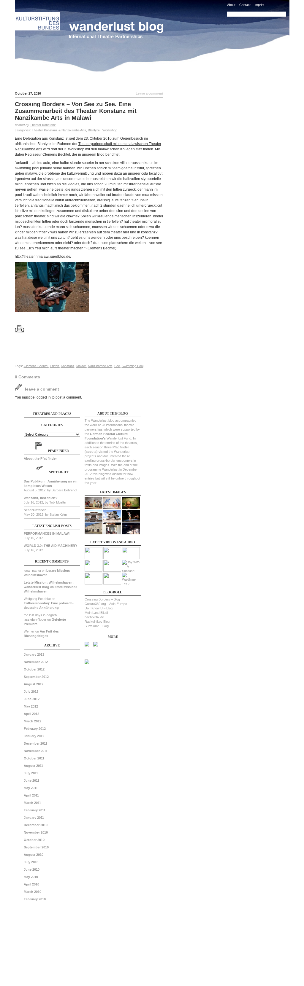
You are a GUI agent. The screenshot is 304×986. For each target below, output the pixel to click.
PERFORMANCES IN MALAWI (46, 533)
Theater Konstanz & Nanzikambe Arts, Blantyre (66, 130)
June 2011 (31, 780)
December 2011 (35, 743)
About (231, 5)
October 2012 (34, 669)
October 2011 (34, 758)
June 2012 (31, 699)
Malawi (81, 366)
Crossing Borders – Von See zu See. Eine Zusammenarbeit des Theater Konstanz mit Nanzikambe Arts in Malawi (76, 111)
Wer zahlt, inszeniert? (41, 498)
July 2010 (31, 862)
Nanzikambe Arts (100, 366)
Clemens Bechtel (36, 366)
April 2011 (31, 795)
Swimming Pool (132, 366)
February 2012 (35, 728)
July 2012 (31, 691)
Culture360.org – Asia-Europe (106, 604)
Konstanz (68, 366)
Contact (245, 5)
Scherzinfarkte (35, 510)
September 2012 (36, 676)
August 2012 (33, 684)
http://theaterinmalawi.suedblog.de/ (43, 256)
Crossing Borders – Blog (102, 599)
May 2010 (31, 877)
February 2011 (34, 810)
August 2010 (33, 854)
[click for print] (22, 335)
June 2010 (31, 869)
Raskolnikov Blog (97, 621)
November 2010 (36, 832)
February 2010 (35, 899)
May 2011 (31, 788)
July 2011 (31, 773)
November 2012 (36, 662)
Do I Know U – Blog (99, 608)
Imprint (259, 5)
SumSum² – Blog (97, 626)
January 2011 (34, 817)
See (117, 366)
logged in (43, 397)
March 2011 (32, 803)
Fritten (54, 366)
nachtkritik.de (94, 617)
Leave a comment (149, 93)
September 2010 (36, 847)
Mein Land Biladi (96, 612)
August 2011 (33, 765)
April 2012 (31, 714)
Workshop (109, 130)
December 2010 (36, 825)
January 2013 (34, 654)
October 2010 (34, 840)
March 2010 (32, 891)
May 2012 (31, 706)
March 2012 (32, 721)
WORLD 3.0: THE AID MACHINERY (50, 545)
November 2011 (36, 751)
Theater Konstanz (43, 125)
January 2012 (34, 736)
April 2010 (31, 884)
